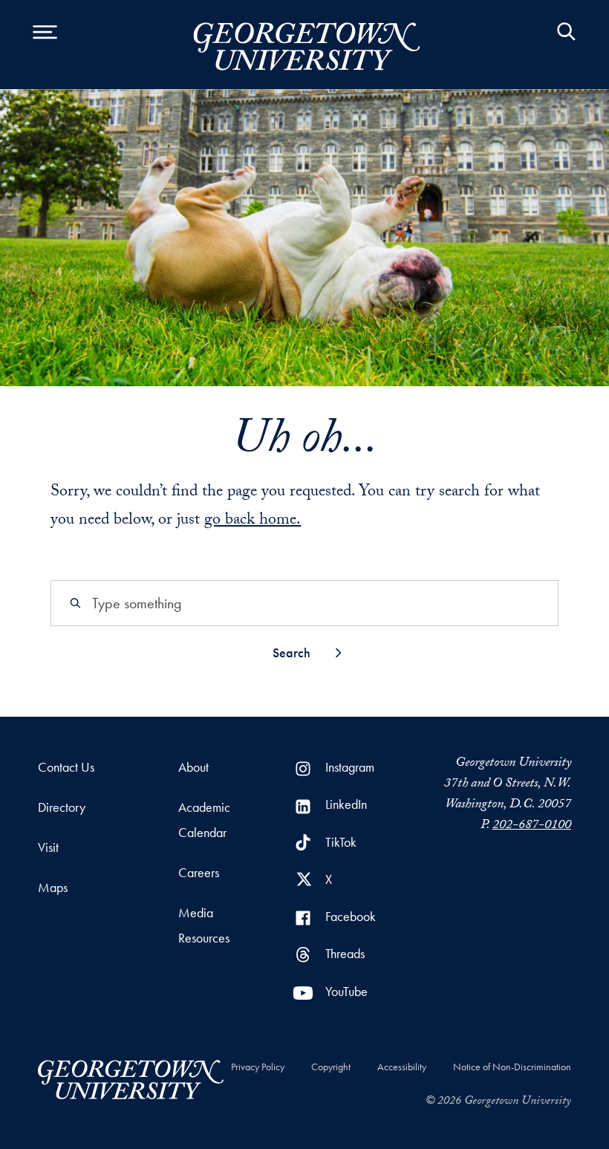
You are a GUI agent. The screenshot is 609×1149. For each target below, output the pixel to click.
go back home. (252, 521)
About (193, 766)
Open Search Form (566, 44)
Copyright (331, 1066)
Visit (48, 847)
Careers (198, 872)
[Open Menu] (44, 44)
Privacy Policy (257, 1066)
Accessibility (401, 1066)
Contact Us (66, 766)
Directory (61, 807)
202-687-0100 (531, 826)
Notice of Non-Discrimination (512, 1066)
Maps (53, 887)
